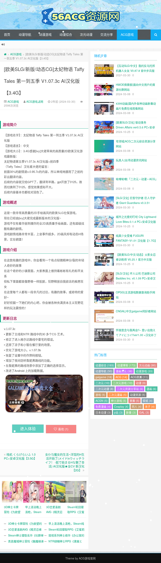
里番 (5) (134, 401)
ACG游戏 (127, 34)
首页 (7, 34)
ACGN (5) (101, 401)
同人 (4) (137, 406)
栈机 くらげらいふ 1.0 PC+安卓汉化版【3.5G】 (20, 456)
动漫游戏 (45, 34)
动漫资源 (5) (137, 395)
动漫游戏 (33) (144, 371)
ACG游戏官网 (34, 101)
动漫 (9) (141, 383)
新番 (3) (131, 412)
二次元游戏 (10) (123, 383)
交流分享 (106, 34)
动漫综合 (65, 34)
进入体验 (28, 428)
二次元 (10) (102, 383)
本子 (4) (150, 406)
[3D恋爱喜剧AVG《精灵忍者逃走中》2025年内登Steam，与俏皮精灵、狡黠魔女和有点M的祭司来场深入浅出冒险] (54, 491)
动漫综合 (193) (104, 365)
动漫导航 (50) (103, 371)
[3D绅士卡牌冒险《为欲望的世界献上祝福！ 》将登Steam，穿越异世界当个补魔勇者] (12, 491)
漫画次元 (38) (124, 371)
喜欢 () (63, 429)
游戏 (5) (100, 395)
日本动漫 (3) (103, 412)
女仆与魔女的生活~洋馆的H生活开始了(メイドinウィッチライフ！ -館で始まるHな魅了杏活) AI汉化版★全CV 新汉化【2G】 (64, 462)
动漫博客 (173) (126, 365)
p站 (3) (118, 412)
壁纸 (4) (148, 401)
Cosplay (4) (121, 406)
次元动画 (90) (147, 365)
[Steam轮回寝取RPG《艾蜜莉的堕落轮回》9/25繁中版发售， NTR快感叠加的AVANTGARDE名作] (76, 491)
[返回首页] (5, 54)
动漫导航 (25, 34)
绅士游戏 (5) (118, 401)
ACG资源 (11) (139, 377)
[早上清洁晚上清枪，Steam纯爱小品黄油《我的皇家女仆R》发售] (33, 491)
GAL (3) (144, 412)
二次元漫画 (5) (118, 395)
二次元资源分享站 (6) (130, 389)
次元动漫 (86, 34)
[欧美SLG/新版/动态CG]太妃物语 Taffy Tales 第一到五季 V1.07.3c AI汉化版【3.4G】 (44, 80)
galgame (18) (103, 377)
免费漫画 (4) (103, 406)
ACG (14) (121, 377)
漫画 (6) (151, 389)
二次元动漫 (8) (104, 389)
